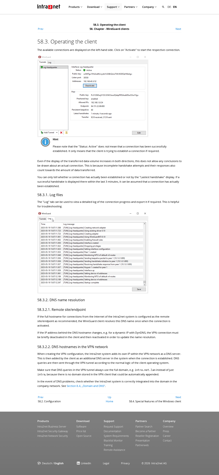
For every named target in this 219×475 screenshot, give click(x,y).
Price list (81, 431)
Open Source (83, 436)
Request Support (113, 426)
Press (166, 431)
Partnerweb (142, 445)
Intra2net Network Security (52, 436)
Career (167, 436)
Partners (129, 7)
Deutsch (47, 463)
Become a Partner (145, 431)
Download (93, 7)
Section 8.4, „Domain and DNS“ (86, 386)
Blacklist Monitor (113, 440)
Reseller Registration (147, 436)
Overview (168, 426)
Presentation (142, 440)
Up (109, 397)
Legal (106, 463)
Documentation (112, 431)
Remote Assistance (114, 450)
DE (169, 7)
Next (178, 29)
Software (81, 426)
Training (108, 445)
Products (74, 7)
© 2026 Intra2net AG (154, 463)
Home (109, 401)
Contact (167, 440)
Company (148, 7)
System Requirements (116, 436)
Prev (40, 29)
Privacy (125, 463)
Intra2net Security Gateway (52, 431)
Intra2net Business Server (51, 426)
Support (112, 7)
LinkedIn (86, 463)
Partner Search (143, 426)
